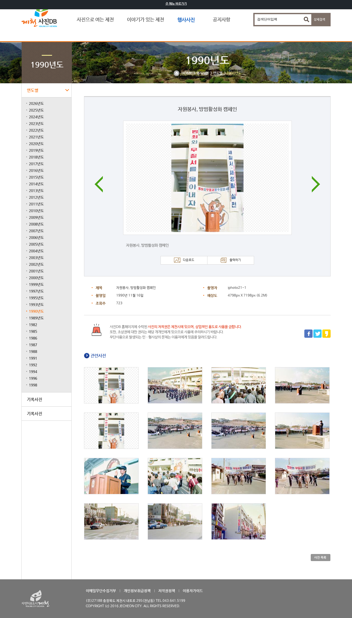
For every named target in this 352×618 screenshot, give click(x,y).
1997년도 (36, 291)
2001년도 (36, 271)
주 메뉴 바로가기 (176, 3)
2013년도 (36, 190)
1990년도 (36, 311)
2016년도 (36, 170)
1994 (33, 371)
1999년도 (36, 284)
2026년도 (36, 103)
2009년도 (36, 217)
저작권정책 (166, 591)
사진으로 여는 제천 (95, 20)
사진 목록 (320, 557)
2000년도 (36, 278)
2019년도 (36, 150)
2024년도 (36, 117)
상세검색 (319, 19)
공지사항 (221, 20)
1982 (33, 325)
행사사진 (186, 19)
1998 (33, 385)
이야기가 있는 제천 (145, 20)
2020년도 (36, 144)
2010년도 (36, 211)
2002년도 (36, 264)
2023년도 (36, 123)
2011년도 (36, 204)
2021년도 (36, 137)
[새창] (308, 337)
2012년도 (36, 197)
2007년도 (36, 231)
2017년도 (36, 164)
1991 (33, 358)
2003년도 (36, 258)
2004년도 (36, 251)
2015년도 (36, 177)
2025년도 (36, 110)
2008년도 (36, 224)
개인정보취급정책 (137, 591)
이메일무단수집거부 (101, 591)
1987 (33, 345)
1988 (33, 351)
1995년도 (36, 298)
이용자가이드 (193, 591)
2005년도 (36, 244)
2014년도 (36, 184)
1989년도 (36, 318)
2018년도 (36, 157)
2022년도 (36, 130)
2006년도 (36, 237)
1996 (33, 378)
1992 (33, 365)
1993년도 (36, 304)
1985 (33, 331)
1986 (33, 338)
